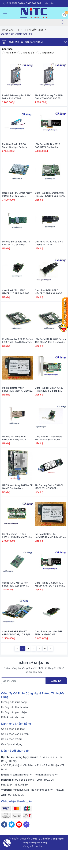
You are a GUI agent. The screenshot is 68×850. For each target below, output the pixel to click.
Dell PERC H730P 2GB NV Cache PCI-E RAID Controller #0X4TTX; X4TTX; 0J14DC (49, 243)
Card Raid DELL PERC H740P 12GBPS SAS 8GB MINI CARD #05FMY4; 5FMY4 (15, 292)
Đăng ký (56, 680)
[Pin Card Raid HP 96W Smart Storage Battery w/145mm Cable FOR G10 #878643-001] (17, 124)
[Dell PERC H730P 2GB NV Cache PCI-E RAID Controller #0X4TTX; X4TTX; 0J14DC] (50, 221)
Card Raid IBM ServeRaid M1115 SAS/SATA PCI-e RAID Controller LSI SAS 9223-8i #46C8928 (48, 438)
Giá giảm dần (47, 52)
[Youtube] (19, 824)
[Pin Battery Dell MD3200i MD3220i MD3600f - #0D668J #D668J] (50, 465)
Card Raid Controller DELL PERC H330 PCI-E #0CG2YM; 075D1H (49, 633)
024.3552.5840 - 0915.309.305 (23, 3)
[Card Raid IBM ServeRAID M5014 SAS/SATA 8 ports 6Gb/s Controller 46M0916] (50, 563)
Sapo (42, 846)
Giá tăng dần (28, 52)
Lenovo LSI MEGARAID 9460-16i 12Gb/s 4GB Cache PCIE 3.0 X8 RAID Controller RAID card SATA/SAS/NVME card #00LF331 (15, 438)
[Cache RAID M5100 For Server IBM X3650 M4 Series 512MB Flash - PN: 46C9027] (17, 563)
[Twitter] (12, 824)
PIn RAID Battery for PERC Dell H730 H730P (16, 97)
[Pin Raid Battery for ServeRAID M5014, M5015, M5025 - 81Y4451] (50, 514)
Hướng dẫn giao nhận (14, 712)
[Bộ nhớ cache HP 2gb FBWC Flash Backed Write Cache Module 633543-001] (17, 514)
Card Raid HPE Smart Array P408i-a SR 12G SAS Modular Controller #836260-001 (17, 194)
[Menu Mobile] (4, 14)
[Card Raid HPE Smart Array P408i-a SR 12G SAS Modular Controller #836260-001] (17, 173)
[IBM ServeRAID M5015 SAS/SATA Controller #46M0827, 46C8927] (50, 124)
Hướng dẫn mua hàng (14, 701)
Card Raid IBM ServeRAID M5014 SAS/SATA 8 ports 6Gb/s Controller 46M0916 (50, 584)
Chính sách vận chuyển (15, 733)
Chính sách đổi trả (12, 738)
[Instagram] (26, 824)
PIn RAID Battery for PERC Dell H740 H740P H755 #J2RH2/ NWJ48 (49, 97)
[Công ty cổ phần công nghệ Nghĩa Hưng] (33, 12)
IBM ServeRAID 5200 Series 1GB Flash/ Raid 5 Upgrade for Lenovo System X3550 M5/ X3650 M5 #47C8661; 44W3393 (50, 341)
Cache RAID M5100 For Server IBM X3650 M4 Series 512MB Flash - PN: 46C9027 (16, 584)
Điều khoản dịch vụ (12, 717)
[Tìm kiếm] (63, 22)
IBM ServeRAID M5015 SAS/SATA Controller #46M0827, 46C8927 (47, 146)
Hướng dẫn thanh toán (14, 707)
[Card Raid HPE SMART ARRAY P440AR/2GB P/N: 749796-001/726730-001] (17, 611)
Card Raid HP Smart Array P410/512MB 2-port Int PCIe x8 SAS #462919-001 (49, 389)
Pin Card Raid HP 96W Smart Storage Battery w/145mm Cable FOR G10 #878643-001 (16, 146)
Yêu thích (49, 3)
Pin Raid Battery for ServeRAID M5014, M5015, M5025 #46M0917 (17, 389)
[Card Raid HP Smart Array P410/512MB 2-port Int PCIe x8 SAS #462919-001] (50, 368)
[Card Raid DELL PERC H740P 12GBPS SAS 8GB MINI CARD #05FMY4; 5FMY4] (17, 270)
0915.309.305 (45, 779)
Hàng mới (11, 52)
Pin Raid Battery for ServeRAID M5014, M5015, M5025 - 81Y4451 (50, 536)
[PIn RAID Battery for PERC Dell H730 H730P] (17, 75)
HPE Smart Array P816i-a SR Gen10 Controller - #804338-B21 (17, 487)
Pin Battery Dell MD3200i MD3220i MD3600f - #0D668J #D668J (49, 487)
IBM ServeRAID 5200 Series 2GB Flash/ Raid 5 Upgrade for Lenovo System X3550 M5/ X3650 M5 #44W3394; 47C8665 (17, 341)
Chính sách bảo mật (13, 728)
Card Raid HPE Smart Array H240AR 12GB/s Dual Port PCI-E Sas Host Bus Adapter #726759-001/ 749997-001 (49, 194)
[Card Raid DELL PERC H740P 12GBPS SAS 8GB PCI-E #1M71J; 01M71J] (50, 270)
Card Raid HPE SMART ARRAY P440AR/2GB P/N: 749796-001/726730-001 (16, 633)
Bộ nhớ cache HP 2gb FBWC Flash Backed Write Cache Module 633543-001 (17, 536)
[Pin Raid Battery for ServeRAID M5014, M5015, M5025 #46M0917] (17, 368)
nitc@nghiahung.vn (21, 774)
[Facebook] (4, 824)
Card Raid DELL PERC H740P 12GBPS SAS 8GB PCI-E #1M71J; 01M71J (48, 292)
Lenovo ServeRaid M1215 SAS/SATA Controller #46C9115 (16, 243)
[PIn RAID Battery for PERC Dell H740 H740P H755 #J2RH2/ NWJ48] (50, 75)
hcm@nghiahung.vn (46, 774)
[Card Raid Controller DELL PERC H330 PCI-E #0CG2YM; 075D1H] (50, 611)
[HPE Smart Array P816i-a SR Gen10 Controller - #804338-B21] (17, 465)
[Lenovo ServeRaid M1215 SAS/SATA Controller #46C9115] (17, 221)
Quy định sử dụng (11, 744)
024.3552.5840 (24, 779)
